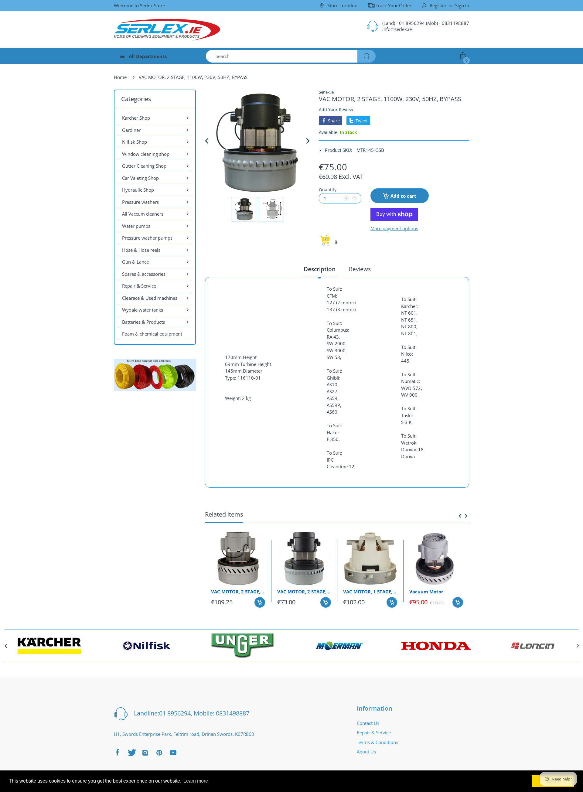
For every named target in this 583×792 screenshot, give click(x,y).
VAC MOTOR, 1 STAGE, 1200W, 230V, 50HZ (370, 592)
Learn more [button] (195, 780)
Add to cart (403, 196)
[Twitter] (131, 752)
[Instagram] (145, 752)
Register (438, 5)
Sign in (462, 5)
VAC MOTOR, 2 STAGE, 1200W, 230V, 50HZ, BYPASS (304, 592)
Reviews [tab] (360, 269)
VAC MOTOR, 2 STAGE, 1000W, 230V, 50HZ (238, 592)
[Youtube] (173, 752)
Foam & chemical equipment (152, 334)
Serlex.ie (326, 92)
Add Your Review (336, 109)
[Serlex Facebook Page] (117, 752)
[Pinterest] (159, 752)
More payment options (394, 228)
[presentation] (460, 515)
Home (120, 77)
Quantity (327, 190)
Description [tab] (320, 269)
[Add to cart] (259, 602)
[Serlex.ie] (167, 30)
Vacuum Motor (426, 592)
